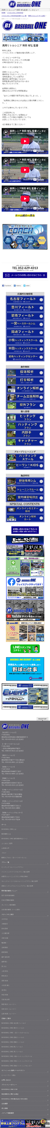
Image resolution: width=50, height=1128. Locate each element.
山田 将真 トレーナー (9, 1014)
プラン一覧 (5, 862)
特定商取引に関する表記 (10, 1094)
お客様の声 (5, 848)
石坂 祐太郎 (6, 999)
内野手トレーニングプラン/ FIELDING (15, 876)
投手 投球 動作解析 (8, 895)
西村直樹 (5, 952)
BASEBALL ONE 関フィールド (12, 1047)
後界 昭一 (5, 962)
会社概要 (5, 1103)
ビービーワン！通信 (8, 1075)
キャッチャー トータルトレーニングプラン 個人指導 (20, 881)
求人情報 (5, 1108)
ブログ (4, 853)
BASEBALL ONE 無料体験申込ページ (14, 838)
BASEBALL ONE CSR (9, 1089)
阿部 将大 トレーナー (9, 1004)
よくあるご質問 (7, 843)
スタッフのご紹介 (8, 914)
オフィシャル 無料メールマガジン (13, 1070)
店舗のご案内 (6, 1018)
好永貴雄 (5, 928)
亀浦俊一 (5, 943)
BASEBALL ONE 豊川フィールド (13, 1028)
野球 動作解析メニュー (9, 891)
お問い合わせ (6, 1080)
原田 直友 (5, 980)
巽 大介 (4, 966)
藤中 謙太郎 (6, 957)
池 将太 (4, 990)
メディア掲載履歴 (8, 1113)
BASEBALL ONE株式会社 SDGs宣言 (15, 1099)
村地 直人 (5, 976)
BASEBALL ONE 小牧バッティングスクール (17, 1056)
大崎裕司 (5, 924)
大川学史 (5, 919)
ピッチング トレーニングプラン (12, 867)
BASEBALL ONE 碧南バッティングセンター (17, 1066)
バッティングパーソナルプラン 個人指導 (16, 872)
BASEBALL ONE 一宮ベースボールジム (15, 1033)
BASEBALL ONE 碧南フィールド (13, 1037)
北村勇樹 (5, 947)
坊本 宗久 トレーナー (9, 1009)
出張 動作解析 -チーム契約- (11, 909)
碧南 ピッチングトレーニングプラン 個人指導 (17, 886)
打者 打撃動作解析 (8, 900)
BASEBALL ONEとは (9, 829)
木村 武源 (5, 938)
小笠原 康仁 (6, 985)
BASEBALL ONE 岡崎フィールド (13, 1042)
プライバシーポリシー (9, 1085)
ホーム (4, 824)
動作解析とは (6, 834)
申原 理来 (5, 995)
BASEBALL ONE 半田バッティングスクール (17, 1061)
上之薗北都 (5, 933)
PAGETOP (42, 719)
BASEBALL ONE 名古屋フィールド (14, 1023)
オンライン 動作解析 (9, 905)
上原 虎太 (5, 971)
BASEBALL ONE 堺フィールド (12, 1051)
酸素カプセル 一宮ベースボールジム (14, 857)
